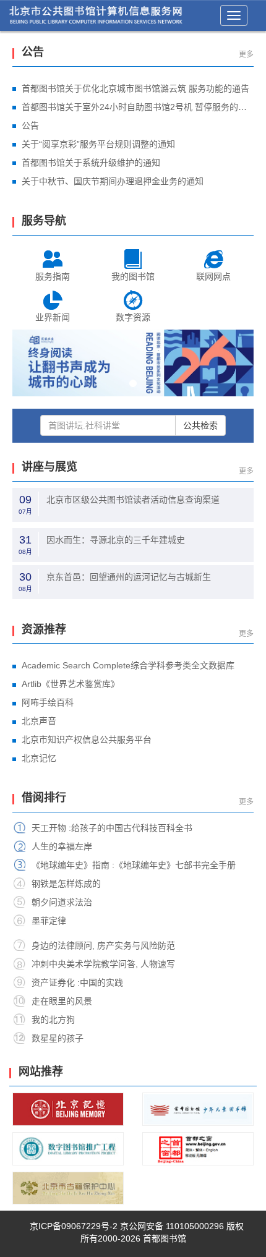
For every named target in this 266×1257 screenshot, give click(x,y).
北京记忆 (39, 758)
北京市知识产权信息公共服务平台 (87, 739)
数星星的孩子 (58, 1038)
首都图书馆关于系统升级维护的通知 (91, 163)
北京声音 (39, 721)
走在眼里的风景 (62, 1001)
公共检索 (200, 425)
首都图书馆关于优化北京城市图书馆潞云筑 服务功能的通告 (135, 88)
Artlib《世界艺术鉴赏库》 (70, 684)
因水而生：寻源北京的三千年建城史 (115, 540)
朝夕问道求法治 (62, 902)
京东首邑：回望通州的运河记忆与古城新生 (128, 577)
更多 (246, 54)
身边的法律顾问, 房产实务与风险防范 (103, 945)
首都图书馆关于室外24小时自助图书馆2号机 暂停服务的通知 (138, 107)
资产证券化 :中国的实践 (77, 982)
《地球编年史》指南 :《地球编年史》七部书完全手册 (134, 865)
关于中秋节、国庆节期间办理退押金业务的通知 (113, 181)
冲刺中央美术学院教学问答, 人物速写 (103, 964)
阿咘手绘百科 (48, 702)
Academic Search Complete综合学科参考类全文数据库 (128, 665)
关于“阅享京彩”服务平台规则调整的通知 (98, 144)
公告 (30, 125)
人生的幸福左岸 (62, 846)
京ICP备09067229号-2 (74, 1226)
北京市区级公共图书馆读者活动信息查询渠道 (133, 500)
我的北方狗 (53, 1020)
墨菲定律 (49, 921)
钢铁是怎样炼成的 (66, 883)
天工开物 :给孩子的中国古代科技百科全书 (112, 828)
